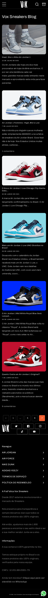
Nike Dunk (8, 464)
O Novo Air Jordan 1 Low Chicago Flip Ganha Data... (23, 189)
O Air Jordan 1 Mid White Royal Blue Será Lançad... (22, 314)
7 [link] (42, 418)
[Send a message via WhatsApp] (43, 593)
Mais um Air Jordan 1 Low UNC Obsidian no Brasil (22, 246)
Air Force (8, 458)
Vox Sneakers (18, 594)
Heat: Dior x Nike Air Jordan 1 (16, 57)
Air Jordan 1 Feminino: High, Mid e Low (21, 123)
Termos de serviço (14, 476)
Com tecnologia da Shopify (31, 594)
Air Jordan (9, 452)
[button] (4, 4)
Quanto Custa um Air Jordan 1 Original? (21, 374)
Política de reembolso (16, 482)
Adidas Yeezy (10, 470)
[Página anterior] (6, 418)
